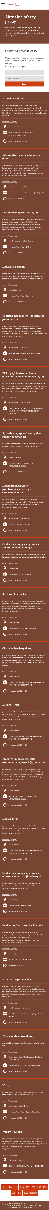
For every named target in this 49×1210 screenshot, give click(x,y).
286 (22, 1187)
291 (13, 1193)
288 (33, 1187)
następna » (33, 1193)
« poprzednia (6, 1187)
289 (39, 1187)
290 (44, 1187)
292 (19, 1193)
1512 (26, 1193)
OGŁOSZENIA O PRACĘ (30, 1207)
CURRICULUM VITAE (30, 1205)
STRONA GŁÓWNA (14, 1205)
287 (27, 1187)
